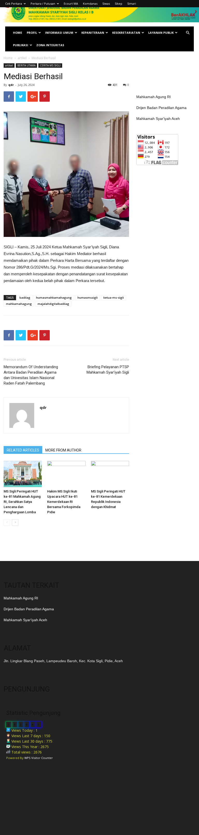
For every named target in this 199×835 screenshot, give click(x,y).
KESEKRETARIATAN (126, 33)
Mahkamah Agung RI (153, 97)
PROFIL (32, 33)
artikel (22, 58)
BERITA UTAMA (26, 65)
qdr (11, 85)
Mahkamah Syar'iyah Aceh (158, 119)
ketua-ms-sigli (113, 297)
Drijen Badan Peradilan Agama (161, 108)
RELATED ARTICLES (23, 450)
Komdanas (90, 3)
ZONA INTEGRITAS (50, 45)
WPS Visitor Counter (38, 758)
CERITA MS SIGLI (50, 65)
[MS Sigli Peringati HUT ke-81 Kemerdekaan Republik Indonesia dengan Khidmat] (110, 474)
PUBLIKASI (20, 45)
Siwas (106, 3)
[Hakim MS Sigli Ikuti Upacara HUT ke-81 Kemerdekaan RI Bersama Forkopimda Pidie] (66, 474)
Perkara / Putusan (43, 3)
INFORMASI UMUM (59, 33)
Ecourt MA (71, 3)
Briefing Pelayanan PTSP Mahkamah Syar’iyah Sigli (108, 370)
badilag (24, 297)
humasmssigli (87, 297)
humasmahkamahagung (54, 297)
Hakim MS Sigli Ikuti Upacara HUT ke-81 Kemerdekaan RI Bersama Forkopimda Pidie (63, 501)
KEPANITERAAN (92, 33)
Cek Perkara (13, 3)
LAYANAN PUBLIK (161, 33)
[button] (187, 32)
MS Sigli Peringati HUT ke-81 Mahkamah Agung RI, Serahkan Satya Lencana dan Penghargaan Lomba (22, 501)
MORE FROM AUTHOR (63, 450)
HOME (17, 33)
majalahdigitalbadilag (53, 304)
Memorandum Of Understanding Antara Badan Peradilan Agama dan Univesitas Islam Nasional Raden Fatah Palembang (31, 375)
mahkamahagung (19, 304)
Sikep (118, 3)
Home (8, 58)
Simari (131, 3)
